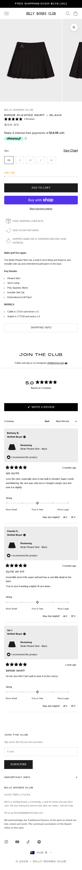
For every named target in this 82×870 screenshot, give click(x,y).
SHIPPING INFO (41, 327)
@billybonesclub (55, 363)
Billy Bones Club (18, 109)
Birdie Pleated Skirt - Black (33, 449)
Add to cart (41, 187)
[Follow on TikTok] (28, 842)
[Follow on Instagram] (6, 842)
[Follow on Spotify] (39, 842)
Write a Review (49, 408)
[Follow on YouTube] (17, 842)
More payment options (41, 208)
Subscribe (18, 764)
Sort (47, 421)
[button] (41, 119)
